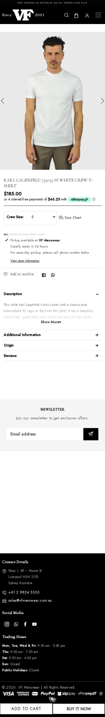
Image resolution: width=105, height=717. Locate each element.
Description (13, 293)
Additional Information (22, 334)
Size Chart (72, 218)
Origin (9, 345)
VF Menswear (29, 687)
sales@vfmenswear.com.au (30, 600)
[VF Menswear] (23, 14)
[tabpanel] (52, 101)
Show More (50, 322)
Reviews (10, 355)
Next (101, 101)
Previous (4, 101)
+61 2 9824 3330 (24, 592)
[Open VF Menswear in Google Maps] (52, 502)
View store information (25, 261)
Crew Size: (15, 216)
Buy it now (79, 709)
